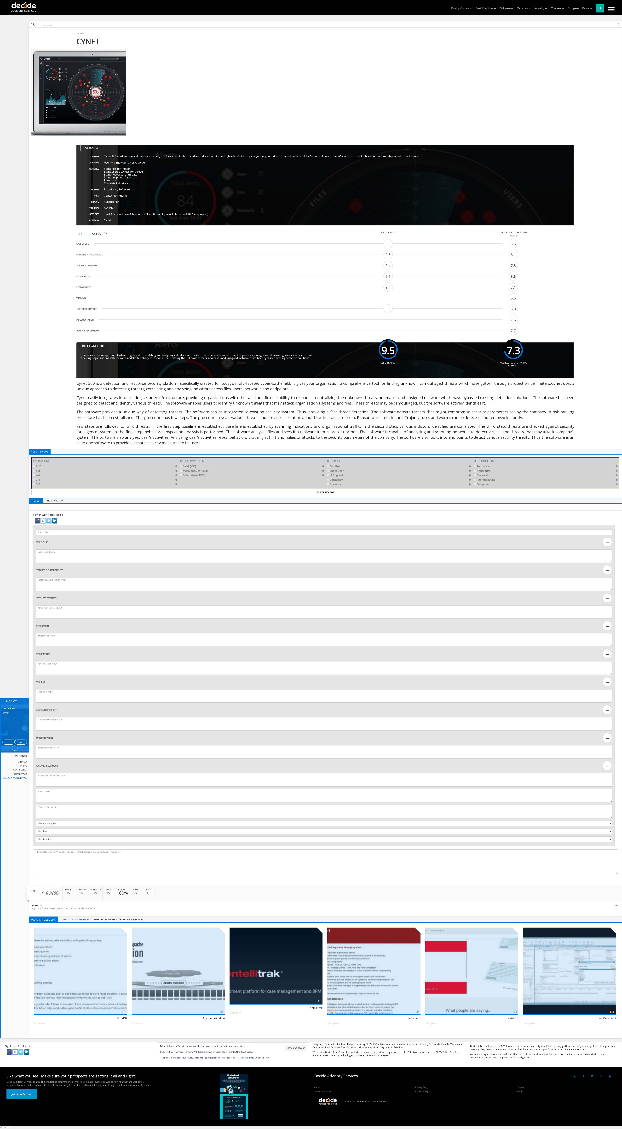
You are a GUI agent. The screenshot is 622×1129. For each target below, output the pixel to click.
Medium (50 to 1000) (253, 471)
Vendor (520, 1091)
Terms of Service (322, 1091)
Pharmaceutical (547, 480)
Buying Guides (460, 8)
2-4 (106, 480)
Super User (400, 471)
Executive (400, 484)
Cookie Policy (421, 1091)
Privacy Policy (422, 1087)
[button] (37, 520)
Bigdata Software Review (43, 908)
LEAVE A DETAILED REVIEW (15, 778)
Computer (547, 484)
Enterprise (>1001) (253, 475)
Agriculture (547, 471)
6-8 (106, 471)
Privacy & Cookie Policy (258, 1057)
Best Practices (484, 8)
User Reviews (20, 774)
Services (522, 8)
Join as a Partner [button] (22, 1094)
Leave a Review (55, 500)
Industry (539, 8)
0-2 (106, 484)
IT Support (400, 475)
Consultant (400, 480)
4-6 (106, 475)
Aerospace (547, 466)
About (317, 1087)
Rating (23, 765)
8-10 (106, 466)
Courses (556, 8)
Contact (520, 1087)
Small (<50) (253, 466)
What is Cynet (20, 770)
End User (400, 466)
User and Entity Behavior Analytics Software (75, 908)
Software (505, 8)
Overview (22, 761)
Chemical (547, 475)
